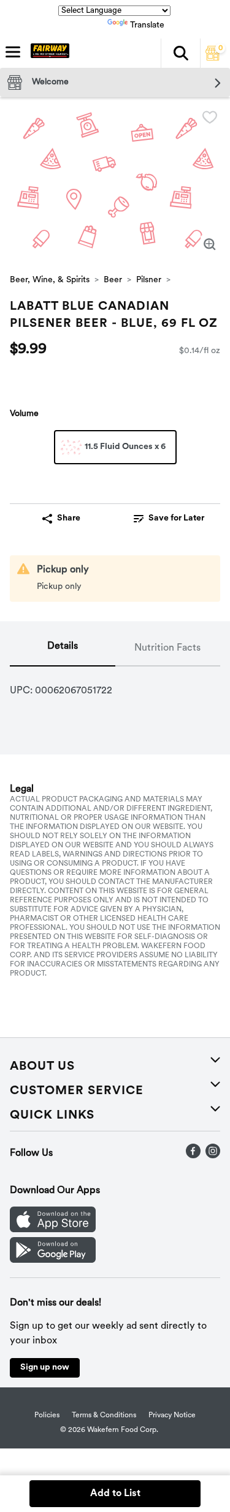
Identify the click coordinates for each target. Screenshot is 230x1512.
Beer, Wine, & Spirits (50, 280)
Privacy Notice (172, 1415)
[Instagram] (212, 1156)
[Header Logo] (47, 53)
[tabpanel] (115, 686)
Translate (147, 25)
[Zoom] (210, 244)
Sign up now (44, 1367)
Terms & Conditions (104, 1415)
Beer (113, 280)
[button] (180, 53)
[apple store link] (53, 1230)
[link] (169, 518)
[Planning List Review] (212, 58)
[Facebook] (193, 1156)
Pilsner (148, 280)
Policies (46, 1415)
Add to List (115, 1494)
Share (68, 518)
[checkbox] (209, 117)
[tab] (62, 649)
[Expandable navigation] (13, 52)
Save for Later (176, 518)
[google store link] (53, 1260)
